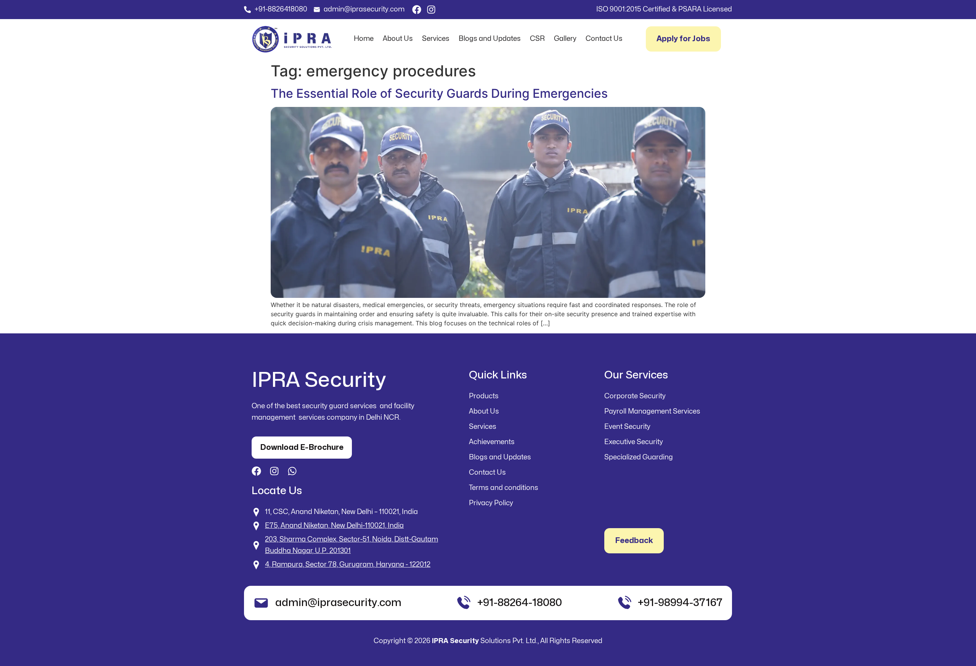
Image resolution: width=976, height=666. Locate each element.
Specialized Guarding (638, 457)
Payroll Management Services (652, 411)
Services (435, 39)
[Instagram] (431, 9)
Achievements (492, 442)
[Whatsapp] (292, 471)
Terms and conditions (503, 488)
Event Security (627, 427)
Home (364, 39)
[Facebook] (416, 9)
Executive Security (633, 442)
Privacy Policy (491, 503)
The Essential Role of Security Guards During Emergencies (439, 93)
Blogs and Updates (490, 39)
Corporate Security (635, 396)
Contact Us (604, 39)
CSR (537, 39)
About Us (398, 39)
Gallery (565, 39)
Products (484, 396)
